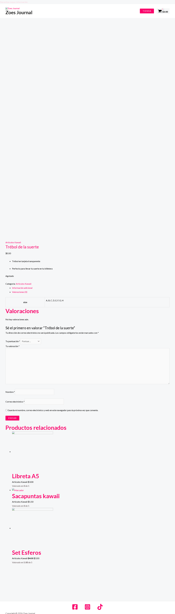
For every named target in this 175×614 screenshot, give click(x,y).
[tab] (91, 288)
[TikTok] (100, 607)
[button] (87, 2)
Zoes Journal (18, 12)
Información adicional (22, 288)
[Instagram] (87, 607)
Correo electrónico (15, 401)
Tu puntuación (12, 341)
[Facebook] (75, 607)
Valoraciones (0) (19, 292)
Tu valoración (12, 346)
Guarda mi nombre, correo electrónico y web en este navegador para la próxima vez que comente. (53, 410)
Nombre (10, 392)
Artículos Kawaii (13, 242)
